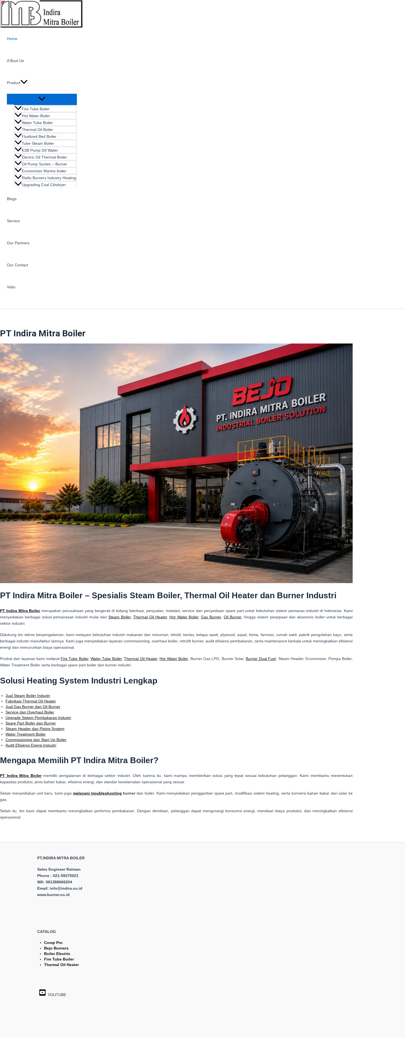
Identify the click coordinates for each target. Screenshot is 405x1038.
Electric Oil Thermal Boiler (44, 157)
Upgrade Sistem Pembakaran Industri (38, 717)
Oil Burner (232, 617)
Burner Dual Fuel (261, 658)
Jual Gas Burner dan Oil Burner (33, 706)
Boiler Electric (57, 953)
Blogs (12, 199)
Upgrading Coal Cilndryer (44, 185)
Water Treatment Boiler (26, 734)
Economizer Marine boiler (44, 171)
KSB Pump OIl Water (40, 150)
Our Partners (18, 243)
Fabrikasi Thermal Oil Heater (31, 701)
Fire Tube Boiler (36, 109)
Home (12, 38)
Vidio (11, 287)
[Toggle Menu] (42, 99)
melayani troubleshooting (97, 793)
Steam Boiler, (120, 617)
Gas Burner (211, 617)
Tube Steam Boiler (38, 143)
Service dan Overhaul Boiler (30, 712)
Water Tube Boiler (37, 122)
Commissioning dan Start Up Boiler (36, 739)
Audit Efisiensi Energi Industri (31, 745)
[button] (24, 83)
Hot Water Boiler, (184, 617)
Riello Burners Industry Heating (49, 178)
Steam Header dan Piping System (35, 728)
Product (13, 83)
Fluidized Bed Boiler (39, 136)
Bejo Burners (56, 948)
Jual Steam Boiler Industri (28, 695)
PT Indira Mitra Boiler (21, 775)
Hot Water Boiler (36, 116)
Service (13, 221)
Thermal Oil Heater (150, 617)
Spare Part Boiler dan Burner (31, 723)
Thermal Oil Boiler (37, 129)
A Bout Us (15, 60)
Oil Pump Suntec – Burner (44, 164)
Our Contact (17, 265)
